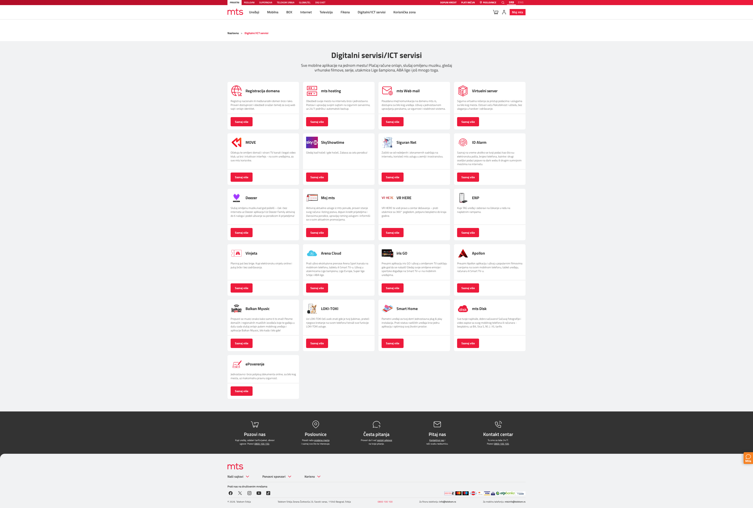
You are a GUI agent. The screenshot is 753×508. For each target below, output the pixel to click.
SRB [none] (511, 2)
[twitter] (240, 492)
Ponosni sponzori (274, 476)
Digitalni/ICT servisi (372, 12)
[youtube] (259, 492)
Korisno (310, 476)
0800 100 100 (501, 444)
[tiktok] (268, 492)
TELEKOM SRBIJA (285, 2)
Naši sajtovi (235, 476)
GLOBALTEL (305, 2)
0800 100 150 (261, 444)
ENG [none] (521, 2)
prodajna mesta (321, 440)
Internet (306, 12)
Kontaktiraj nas (436, 440)
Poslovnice (489, 2)
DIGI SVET (320, 2)
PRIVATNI (234, 2)
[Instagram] (249, 492)
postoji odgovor (384, 440)
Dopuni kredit (448, 2)
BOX (289, 12)
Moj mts (517, 12)
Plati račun (468, 2)
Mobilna (272, 12)
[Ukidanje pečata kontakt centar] (449, 493)
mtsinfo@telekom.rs (515, 501)
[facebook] (230, 492)
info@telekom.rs (447, 501)
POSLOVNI (249, 2)
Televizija (326, 12)
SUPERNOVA (265, 2)
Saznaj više (241, 122)
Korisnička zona (404, 12)
